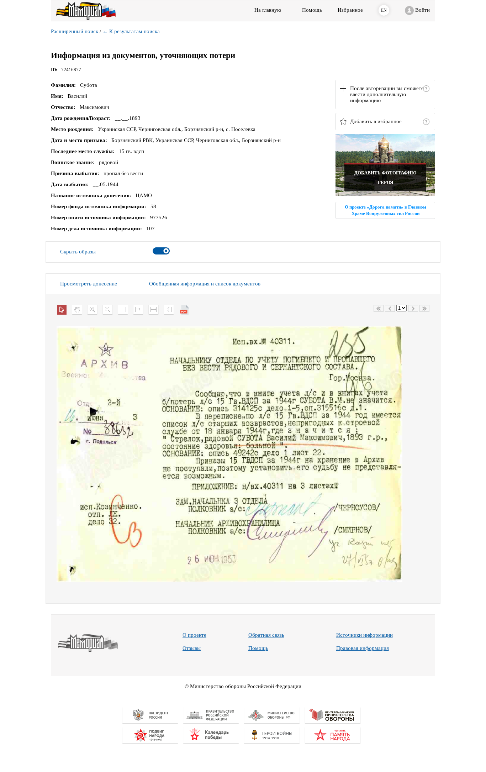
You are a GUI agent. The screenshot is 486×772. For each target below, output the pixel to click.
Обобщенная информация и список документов (204, 284)
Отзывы (192, 648)
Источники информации (364, 635)
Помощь (258, 648)
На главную (267, 10)
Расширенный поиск (74, 31)
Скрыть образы (78, 251)
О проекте (194, 635)
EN (384, 10)
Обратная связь (266, 635)
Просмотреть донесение (88, 284)
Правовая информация (362, 648)
